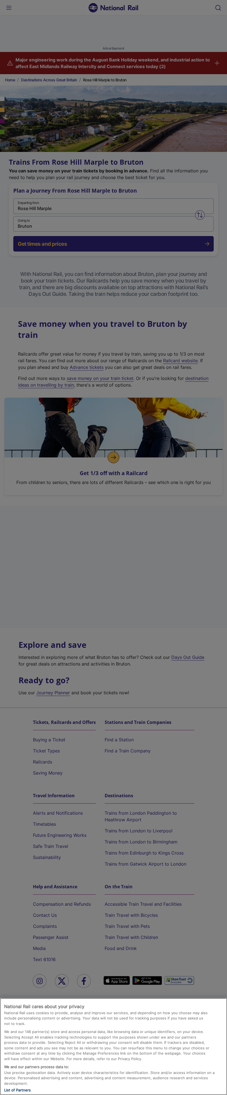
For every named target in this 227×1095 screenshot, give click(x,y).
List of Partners (17, 1090)
